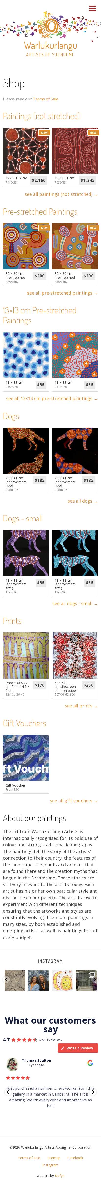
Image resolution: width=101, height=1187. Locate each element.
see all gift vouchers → (74, 801)
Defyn (59, 1175)
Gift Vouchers (24, 723)
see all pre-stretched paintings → (62, 293)
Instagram (50, 961)
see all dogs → (83, 501)
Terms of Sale (45, 99)
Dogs (11, 415)
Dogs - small (23, 518)
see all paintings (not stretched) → (61, 194)
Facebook (75, 1157)
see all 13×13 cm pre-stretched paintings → (52, 398)
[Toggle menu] (93, 8)
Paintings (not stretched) (42, 115)
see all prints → (81, 706)
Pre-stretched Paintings (40, 211)
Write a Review (80, 1048)
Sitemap (53, 1157)
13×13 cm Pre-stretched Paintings (39, 315)
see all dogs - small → (75, 603)
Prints (12, 620)
